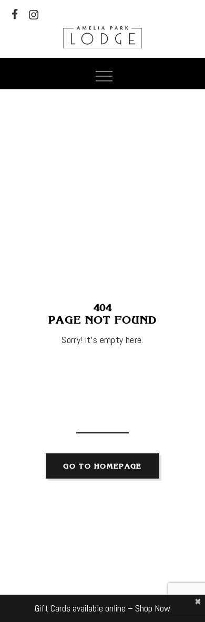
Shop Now (152, 608)
